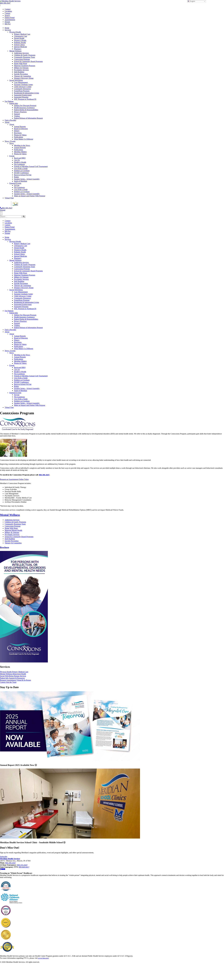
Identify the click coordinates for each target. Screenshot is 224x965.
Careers (7, 13)
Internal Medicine (20, 47)
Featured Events (15, 183)
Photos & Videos (20, 135)
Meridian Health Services (10, 859)
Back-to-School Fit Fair (22, 175)
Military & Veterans (21, 68)
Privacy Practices (20, 112)
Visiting (17, 116)
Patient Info (13, 103)
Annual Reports (20, 127)
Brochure (4, 547)
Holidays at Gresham (22, 171)
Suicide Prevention (21, 74)
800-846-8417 (24, 867)
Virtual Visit (9, 198)
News (11, 143)
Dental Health (19, 38)
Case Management (21, 82)
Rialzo (16, 177)
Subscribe (3, 857)
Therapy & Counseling (22, 76)
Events (11, 156)
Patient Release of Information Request (28, 118)
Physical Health (15, 32)
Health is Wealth (20, 162)
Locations (8, 11)
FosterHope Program (21, 91)
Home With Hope (20, 64)
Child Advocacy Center (22, 87)
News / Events (10, 141)
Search (7, 15)
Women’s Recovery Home (23, 78)
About (7, 122)
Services (8, 30)
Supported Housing (21, 97)
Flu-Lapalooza (19, 164)
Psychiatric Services (21, 70)
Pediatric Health (20, 43)
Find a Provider (10, 120)
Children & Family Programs (24, 55)
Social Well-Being (16, 80)
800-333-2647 (22, 865)
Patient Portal (9, 18)
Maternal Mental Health (13, 530)
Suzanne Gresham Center (23, 85)
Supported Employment (23, 95)
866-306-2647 (5, 3)
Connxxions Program (22, 59)
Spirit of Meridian (20, 181)
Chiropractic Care (20, 36)
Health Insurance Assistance (24, 108)
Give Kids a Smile (21, 169)
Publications (18, 137)
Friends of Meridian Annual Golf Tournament (31, 166)
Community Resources (22, 89)
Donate (7, 22)
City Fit (17, 160)
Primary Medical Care (22, 34)
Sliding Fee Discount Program (25, 106)
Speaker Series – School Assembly (27, 179)
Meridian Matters (20, 152)
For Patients (9, 101)
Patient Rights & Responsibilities (26, 110)
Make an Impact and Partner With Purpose (29, 196)
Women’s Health (20, 40)
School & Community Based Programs (28, 61)
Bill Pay (8, 24)
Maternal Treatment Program (24, 66)
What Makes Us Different (23, 139)
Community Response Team (24, 57)
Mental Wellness (15, 51)
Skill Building (19, 72)
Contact (7, 9)
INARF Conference (21, 173)
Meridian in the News (22, 145)
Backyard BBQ (20, 158)
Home (7, 28)
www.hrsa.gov (43, 958)
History (16, 131)
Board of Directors (21, 129)
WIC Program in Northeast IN (25, 99)
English (192, 1)
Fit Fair (16, 185)
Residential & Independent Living (26, 93)
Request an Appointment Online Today (14, 479)
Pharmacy (17, 49)
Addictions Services (21, 53)
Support (17, 114)
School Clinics (19, 45)
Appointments (10, 20)
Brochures (18, 133)
